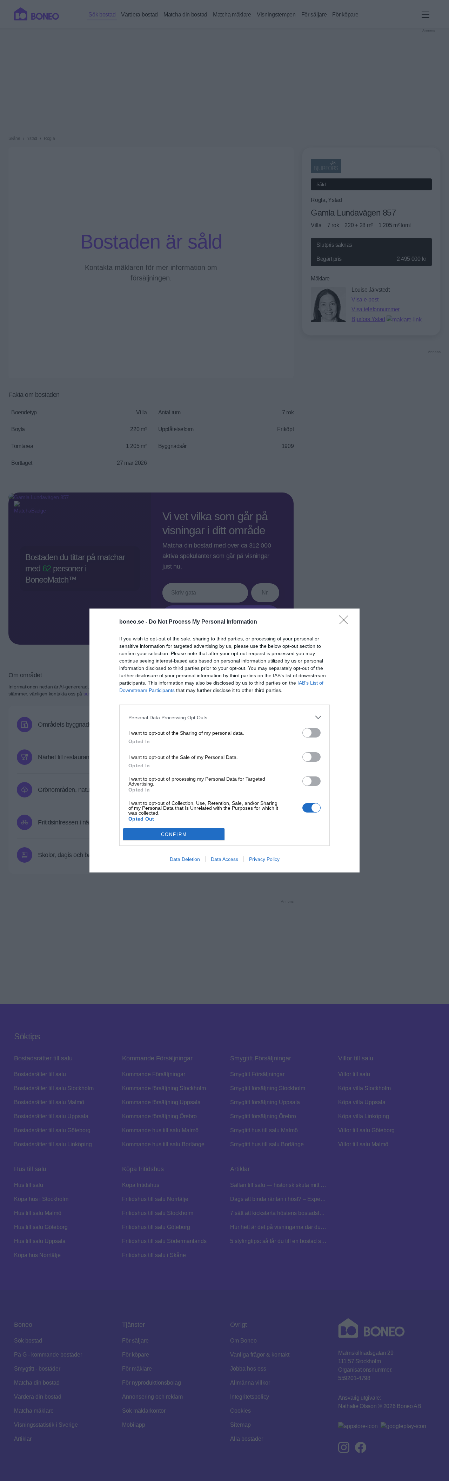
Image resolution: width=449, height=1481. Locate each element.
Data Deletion (185, 859)
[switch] (311, 733)
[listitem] (224, 717)
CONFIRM (174, 834)
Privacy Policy (264, 859)
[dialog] (224, 740)
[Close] (346, 622)
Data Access (224, 859)
